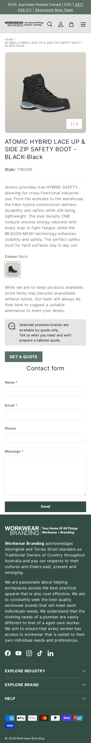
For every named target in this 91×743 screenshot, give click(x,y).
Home (9, 39)
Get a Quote (24, 356)
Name (10, 382)
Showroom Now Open (54, 10)
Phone (10, 428)
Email (10, 405)
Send (45, 506)
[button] (71, 24)
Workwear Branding (30, 738)
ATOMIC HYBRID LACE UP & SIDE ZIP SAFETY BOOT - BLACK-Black (44, 44)
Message (12, 451)
